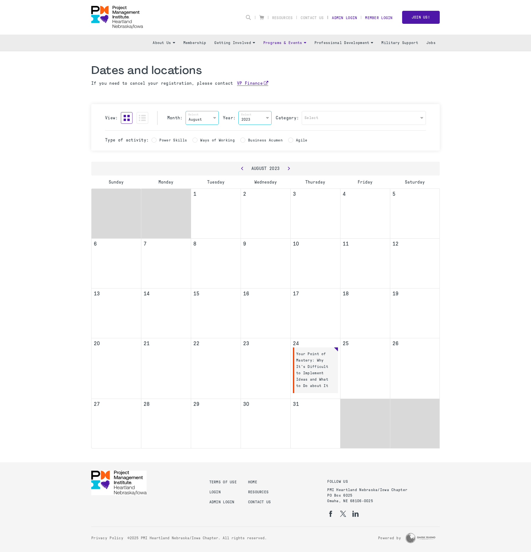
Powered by (389, 538)
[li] (355, 514)
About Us (162, 43)
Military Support (399, 43)
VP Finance (250, 83)
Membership (194, 43)
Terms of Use (223, 482)
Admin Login (344, 18)
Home (252, 482)
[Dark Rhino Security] (420, 538)
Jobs (431, 43)
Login (215, 492)
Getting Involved (232, 43)
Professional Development (341, 43)
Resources (282, 18)
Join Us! (421, 17)
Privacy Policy (107, 538)
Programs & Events (282, 43)
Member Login (378, 18)
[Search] (248, 17)
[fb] (330, 514)
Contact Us (312, 18)
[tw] (343, 514)
